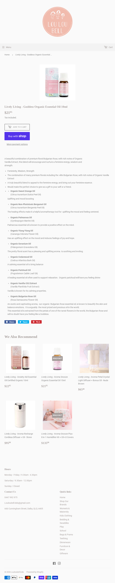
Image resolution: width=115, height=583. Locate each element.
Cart (110, 47)
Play (62, 527)
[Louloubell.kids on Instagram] (59, 564)
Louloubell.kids (17, 572)
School (63, 530)
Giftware (64, 553)
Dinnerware (65, 542)
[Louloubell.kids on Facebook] (54, 564)
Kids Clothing (66, 515)
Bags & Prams (66, 534)
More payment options (17, 144)
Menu (8, 47)
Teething (64, 538)
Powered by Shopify (35, 572)
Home (7, 55)
